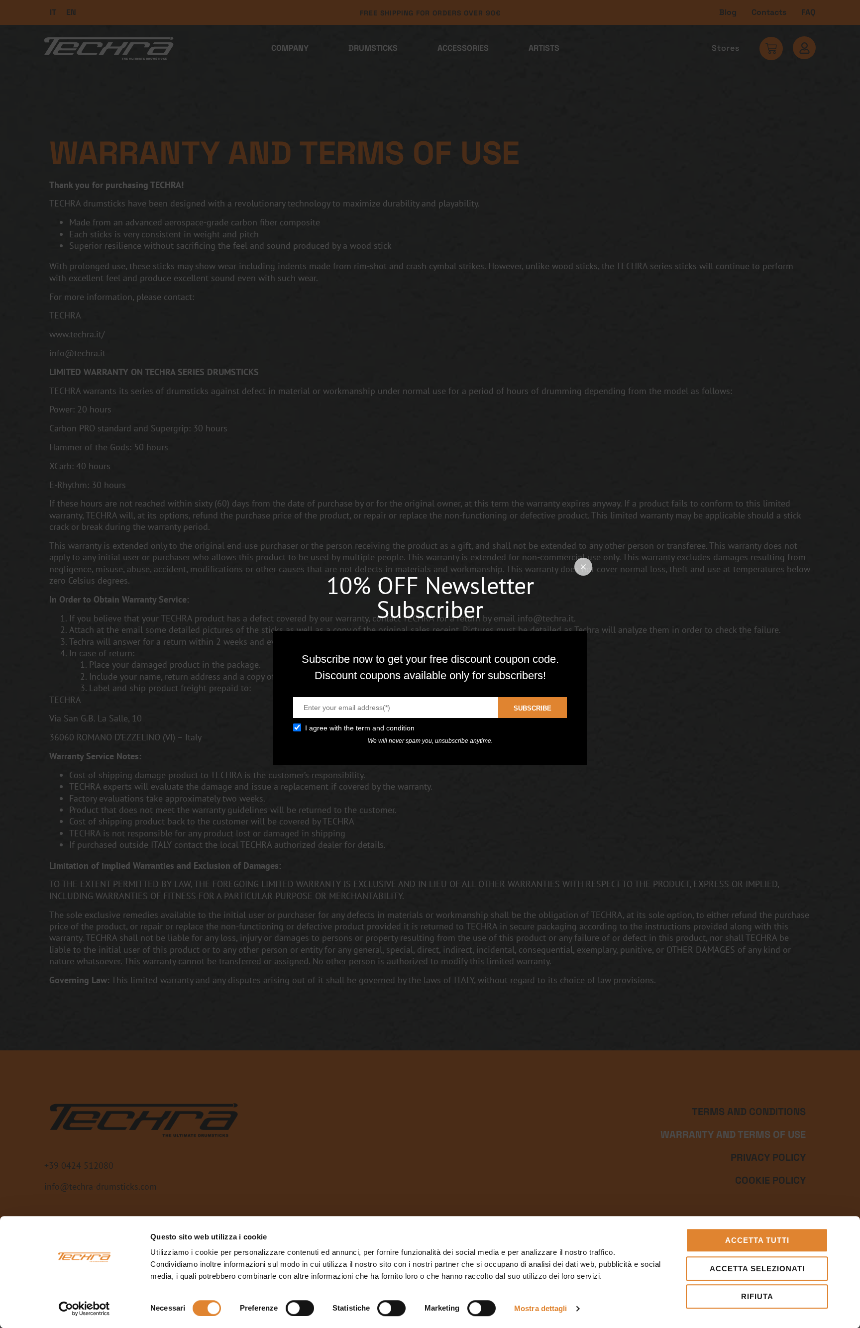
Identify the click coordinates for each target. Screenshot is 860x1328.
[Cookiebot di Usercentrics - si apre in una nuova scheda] (84, 1308)
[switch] (300, 1308)
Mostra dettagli (540, 1308)
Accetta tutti (757, 1240)
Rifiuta (757, 1296)
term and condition (385, 728)
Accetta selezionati (757, 1268)
